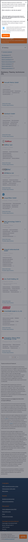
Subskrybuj (6, 35)
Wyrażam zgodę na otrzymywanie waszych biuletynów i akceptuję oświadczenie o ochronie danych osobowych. (13, 17)
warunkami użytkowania (6, 31)
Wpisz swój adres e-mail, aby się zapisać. (11, 10)
